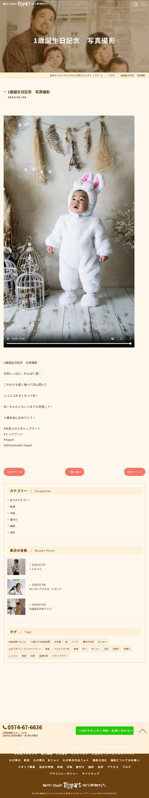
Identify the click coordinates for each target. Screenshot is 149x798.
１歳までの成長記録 (40, 641)
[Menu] (143, 4)
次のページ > (135, 472)
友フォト (102, 641)
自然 (12, 532)
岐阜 (47, 648)
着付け (14, 519)
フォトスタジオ (61, 648)
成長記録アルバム (17, 641)
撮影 (12, 526)
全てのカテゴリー (20, 500)
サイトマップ (91, 773)
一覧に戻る (74, 472)
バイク (75, 641)
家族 (24, 655)
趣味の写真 (88, 641)
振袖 (76, 648)
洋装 (12, 513)
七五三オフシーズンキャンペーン (25, 648)
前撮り (116, 648)
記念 (106, 648)
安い (84, 648)
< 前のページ (14, 472)
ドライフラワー (60, 655)
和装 (12, 506)
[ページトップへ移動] (142, 730)
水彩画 (58, 641)
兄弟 (33, 655)
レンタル (13, 655)
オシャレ (95, 648)
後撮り (127, 648)
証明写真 (43, 655)
